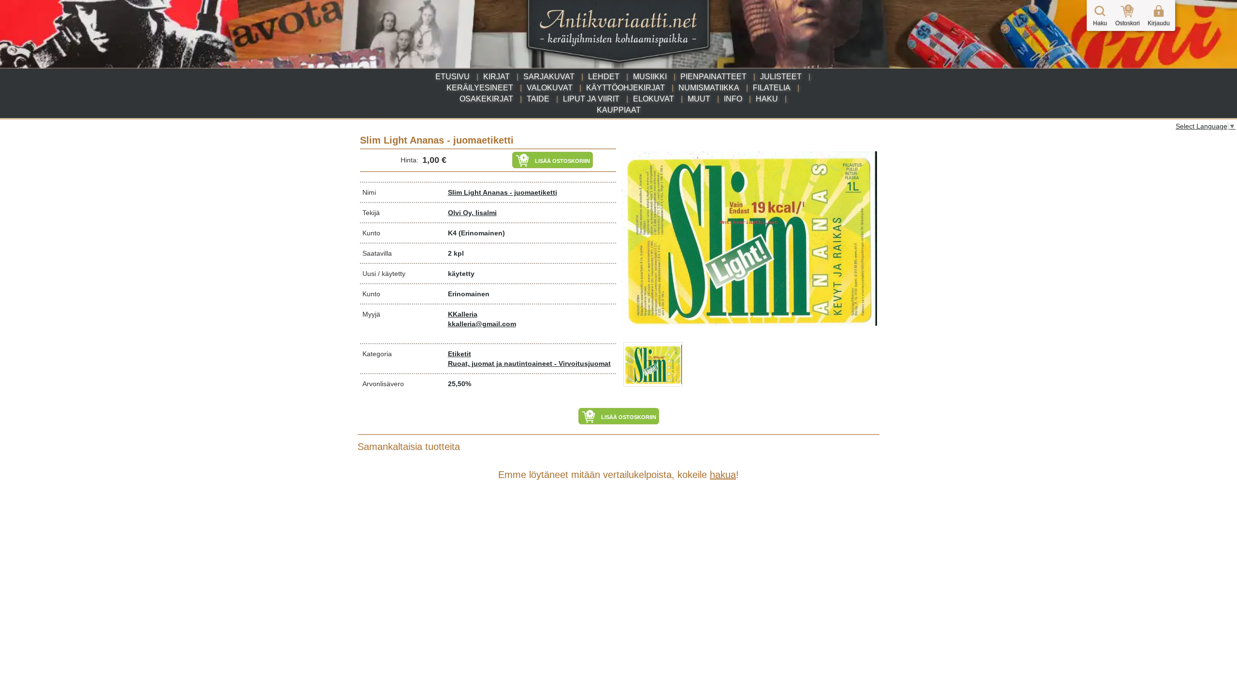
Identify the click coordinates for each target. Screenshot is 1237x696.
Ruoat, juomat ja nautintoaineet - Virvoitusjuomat (529, 363)
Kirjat (496, 76)
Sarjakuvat (549, 76)
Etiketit (459, 354)
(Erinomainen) (482, 233)
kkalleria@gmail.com (482, 324)
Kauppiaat (619, 110)
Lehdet (603, 76)
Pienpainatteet (713, 76)
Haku (767, 99)
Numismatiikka (708, 88)
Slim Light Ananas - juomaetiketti (502, 192)
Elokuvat (653, 99)
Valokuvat (550, 88)
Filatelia (772, 88)
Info (733, 99)
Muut (699, 99)
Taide (538, 99)
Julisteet (781, 76)
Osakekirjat (486, 99)
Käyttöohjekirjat (625, 88)
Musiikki (650, 76)
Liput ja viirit (591, 99)
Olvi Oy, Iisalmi (472, 213)
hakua (723, 474)
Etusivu (452, 76)
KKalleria (462, 314)
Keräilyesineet (479, 88)
